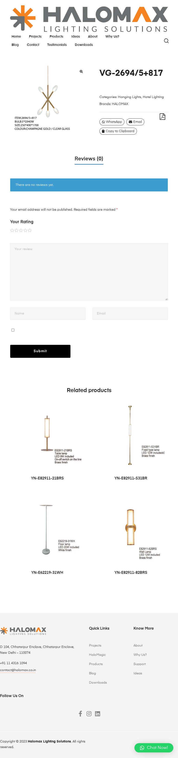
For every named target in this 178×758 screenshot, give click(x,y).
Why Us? (140, 655)
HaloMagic (97, 655)
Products (56, 36)
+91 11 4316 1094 (13, 663)
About (92, 36)
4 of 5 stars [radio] (25, 230)
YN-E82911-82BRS (130, 573)
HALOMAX (120, 104)
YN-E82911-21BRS (47, 478)
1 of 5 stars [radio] (12, 230)
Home (16, 36)
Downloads (84, 45)
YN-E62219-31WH (47, 573)
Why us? (112, 36)
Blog (15, 45)
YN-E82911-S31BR (130, 478)
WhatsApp (114, 122)
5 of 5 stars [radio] (30, 230)
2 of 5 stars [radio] (17, 230)
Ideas (75, 36)
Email (137, 122)
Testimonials (57, 45)
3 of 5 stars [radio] (21, 230)
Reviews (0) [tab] (89, 159)
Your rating (21, 222)
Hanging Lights (129, 97)
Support (140, 664)
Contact (33, 45)
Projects (35, 36)
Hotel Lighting (153, 97)
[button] (81, 71)
